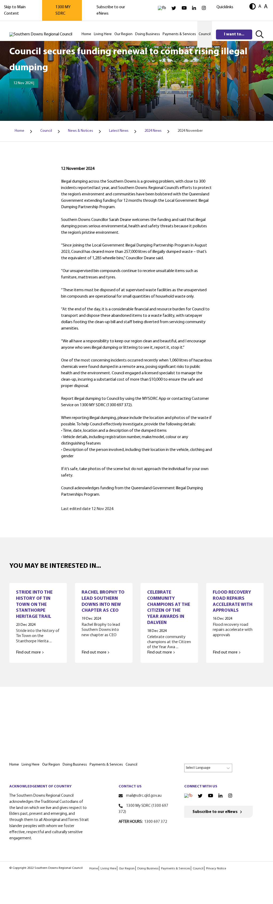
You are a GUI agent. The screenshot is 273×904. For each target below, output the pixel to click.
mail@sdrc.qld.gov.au (144, 796)
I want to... (234, 34)
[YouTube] (184, 8)
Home (93, 868)
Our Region (127, 868)
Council (198, 868)
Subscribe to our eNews (215, 812)
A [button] (259, 6)
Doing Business (147, 868)
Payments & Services (175, 868)
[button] (252, 7)
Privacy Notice (216, 868)
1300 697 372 (155, 822)
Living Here (108, 868)
